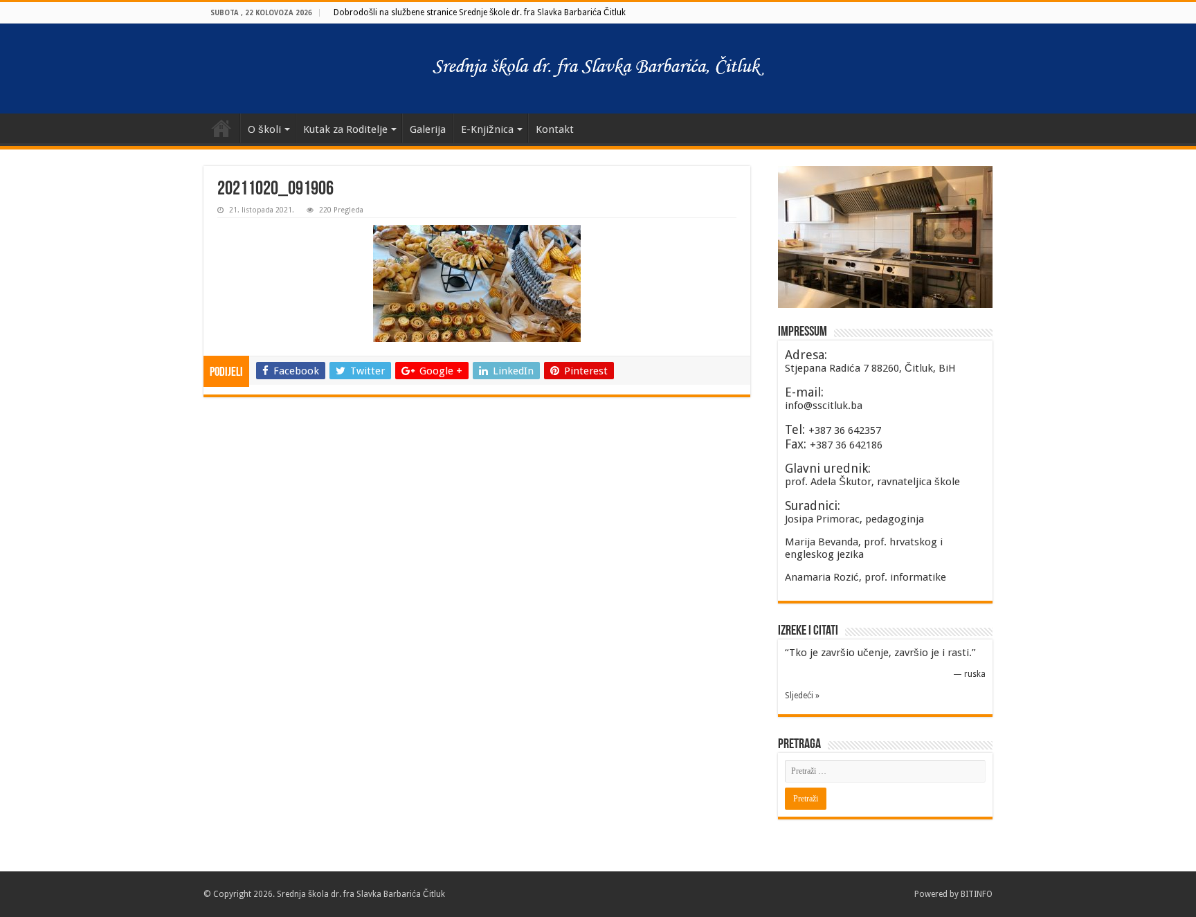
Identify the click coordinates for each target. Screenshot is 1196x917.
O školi (264, 129)
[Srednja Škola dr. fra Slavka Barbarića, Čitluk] (598, 68)
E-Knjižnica (487, 129)
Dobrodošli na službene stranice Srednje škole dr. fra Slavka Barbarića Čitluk (480, 12)
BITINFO (977, 894)
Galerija (428, 129)
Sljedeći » (802, 695)
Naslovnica (221, 128)
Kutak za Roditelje (345, 129)
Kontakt (555, 129)
